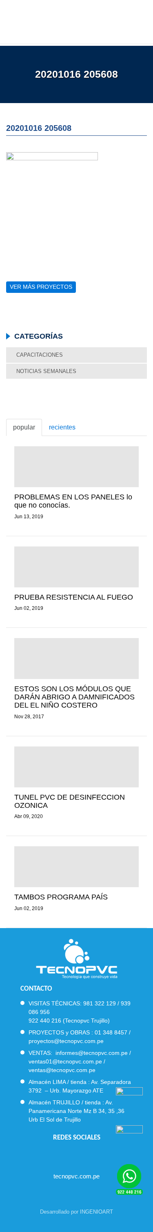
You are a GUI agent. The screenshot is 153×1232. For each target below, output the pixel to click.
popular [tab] (24, 427)
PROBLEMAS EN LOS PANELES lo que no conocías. (73, 501)
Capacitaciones (39, 355)
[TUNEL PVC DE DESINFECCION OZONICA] (76, 766)
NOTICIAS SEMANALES (46, 371)
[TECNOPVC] (76, 20)
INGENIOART (96, 1212)
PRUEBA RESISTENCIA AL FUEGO (73, 597)
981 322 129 (99, 1003)
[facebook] (54, 1155)
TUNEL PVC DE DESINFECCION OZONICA (69, 801)
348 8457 (115, 1032)
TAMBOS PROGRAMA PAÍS (61, 897)
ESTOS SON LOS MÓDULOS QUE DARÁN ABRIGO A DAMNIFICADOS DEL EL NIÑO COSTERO (74, 697)
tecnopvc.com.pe (76, 1176)
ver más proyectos (41, 286)
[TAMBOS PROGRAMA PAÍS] (76, 866)
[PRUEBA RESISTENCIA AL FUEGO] (76, 566)
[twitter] (69, 1155)
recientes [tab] (62, 427)
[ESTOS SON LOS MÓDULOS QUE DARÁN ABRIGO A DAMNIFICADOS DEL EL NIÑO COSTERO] (76, 658)
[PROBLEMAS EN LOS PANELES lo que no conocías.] (76, 466)
